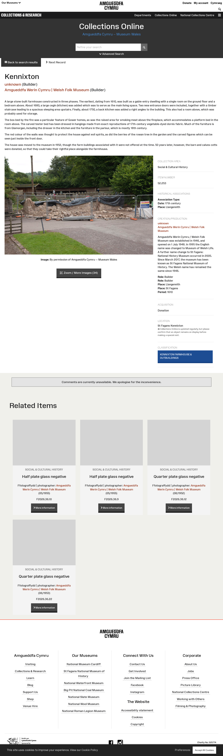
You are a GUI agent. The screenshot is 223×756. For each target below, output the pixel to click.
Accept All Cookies (204, 750)
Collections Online (166, 15)
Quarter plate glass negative (179, 476)
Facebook (137, 685)
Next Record (56, 62)
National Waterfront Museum (83, 683)
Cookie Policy (89, 749)
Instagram (137, 692)
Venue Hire (30, 706)
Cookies (137, 717)
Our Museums (10, 2)
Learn (30, 678)
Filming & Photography (190, 706)
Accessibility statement (137, 710)
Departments (142, 15)
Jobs (190, 671)
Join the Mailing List (137, 678)
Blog (30, 685)
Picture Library (191, 685)
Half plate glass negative (44, 476)
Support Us (30, 692)
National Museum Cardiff (84, 664)
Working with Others (190, 699)
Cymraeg (216, 2)
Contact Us (137, 664)
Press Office (190, 678)
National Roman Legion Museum (83, 711)
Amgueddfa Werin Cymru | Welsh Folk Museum (47, 90)
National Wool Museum (83, 704)
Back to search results (22, 62)
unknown (13, 84)
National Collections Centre (197, 15)
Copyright (137, 724)
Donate (187, 2)
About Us (190, 664)
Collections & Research (21, 15)
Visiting (30, 664)
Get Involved (137, 671)
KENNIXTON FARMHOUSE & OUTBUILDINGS (176, 356)
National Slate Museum (83, 697)
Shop (30, 699)
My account (201, 2)
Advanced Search (113, 53)
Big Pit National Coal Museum (84, 690)
